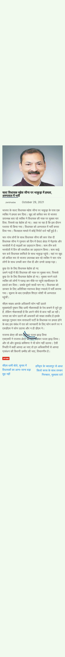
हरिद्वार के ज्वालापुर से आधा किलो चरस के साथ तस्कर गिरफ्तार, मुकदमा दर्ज (49, 370)
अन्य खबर (6, 358)
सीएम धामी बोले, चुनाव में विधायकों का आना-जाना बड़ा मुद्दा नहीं (16, 370)
